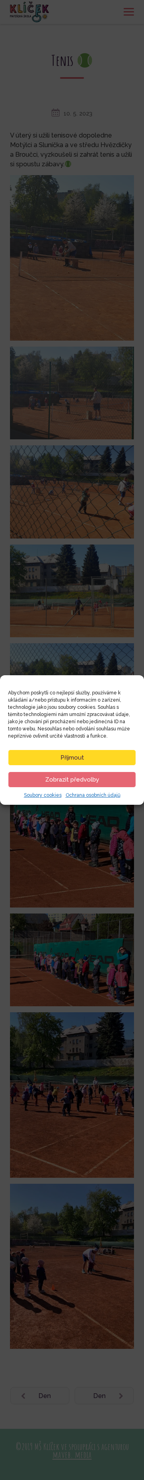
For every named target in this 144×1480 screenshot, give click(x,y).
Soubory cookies (43, 795)
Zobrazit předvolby (72, 779)
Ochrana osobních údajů (93, 795)
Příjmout (72, 757)
